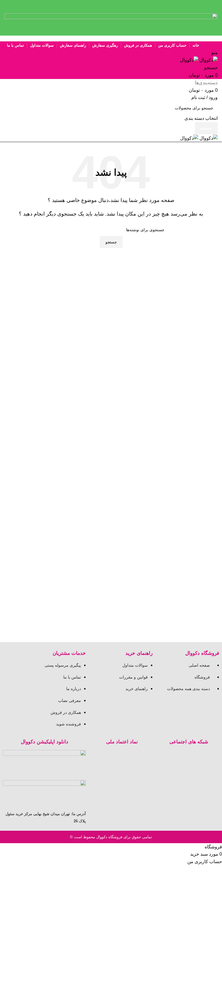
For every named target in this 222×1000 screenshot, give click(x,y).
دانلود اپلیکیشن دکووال (44, 742)
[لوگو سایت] (208, 59)
